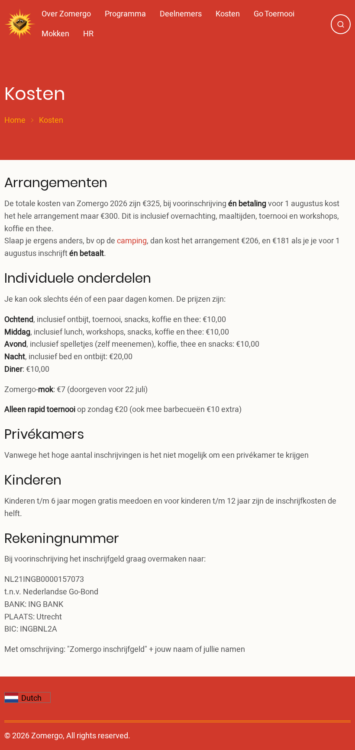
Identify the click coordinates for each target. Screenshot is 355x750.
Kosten (228, 14)
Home (15, 120)
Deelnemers (181, 14)
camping (132, 241)
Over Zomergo (66, 14)
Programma (125, 14)
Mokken (55, 34)
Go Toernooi (274, 14)
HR (88, 34)
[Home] (20, 24)
